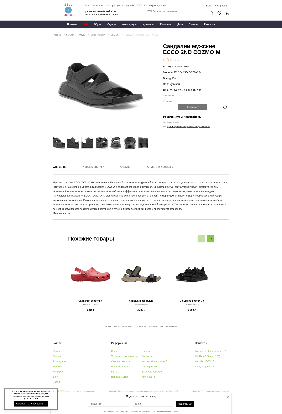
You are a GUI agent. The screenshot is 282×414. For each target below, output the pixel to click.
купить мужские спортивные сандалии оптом (188, 126)
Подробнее (168, 95)
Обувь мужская (97, 35)
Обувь (97, 24)
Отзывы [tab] (125, 166)
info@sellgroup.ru (157, 5)
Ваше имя (96, 404)
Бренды (193, 24)
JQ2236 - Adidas (141, 304)
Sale (85, 24)
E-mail (138, 404)
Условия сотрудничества (124, 356)
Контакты (98, 5)
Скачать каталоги (120, 361)
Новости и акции (120, 377)
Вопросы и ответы (121, 366)
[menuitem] (72, 24)
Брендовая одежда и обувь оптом (68, 10)
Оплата (146, 351)
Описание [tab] (59, 166)
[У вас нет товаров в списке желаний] (219, 13)
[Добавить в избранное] (225, 107)
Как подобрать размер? (154, 361)
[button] (201, 238)
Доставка (147, 356)
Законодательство (152, 371)
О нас (87, 5)
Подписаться (185, 404)
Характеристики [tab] (93, 166)
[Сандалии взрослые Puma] (192, 276)
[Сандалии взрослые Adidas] (141, 276)
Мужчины (148, 24)
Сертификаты (149, 366)
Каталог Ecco (171, 326)
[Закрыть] (53, 391)
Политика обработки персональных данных (210, 391)
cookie (30, 391)
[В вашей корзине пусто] (227, 13)
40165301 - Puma (192, 304)
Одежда (111, 24)
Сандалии (115, 35)
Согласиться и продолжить (31, 403)
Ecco (175, 78)
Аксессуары (129, 24)
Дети (180, 24)
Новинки (72, 24)
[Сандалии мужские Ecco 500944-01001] (100, 86)
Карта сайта (148, 377)
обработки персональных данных (165, 411)
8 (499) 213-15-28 (135, 5)
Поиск (211, 13)
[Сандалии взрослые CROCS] (90, 276)
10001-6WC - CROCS (90, 304)
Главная (57, 35)
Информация (119, 343)
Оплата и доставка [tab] (160, 166)
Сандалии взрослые (90, 301)
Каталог (70, 35)
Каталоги (209, 24)
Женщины (165, 24)
